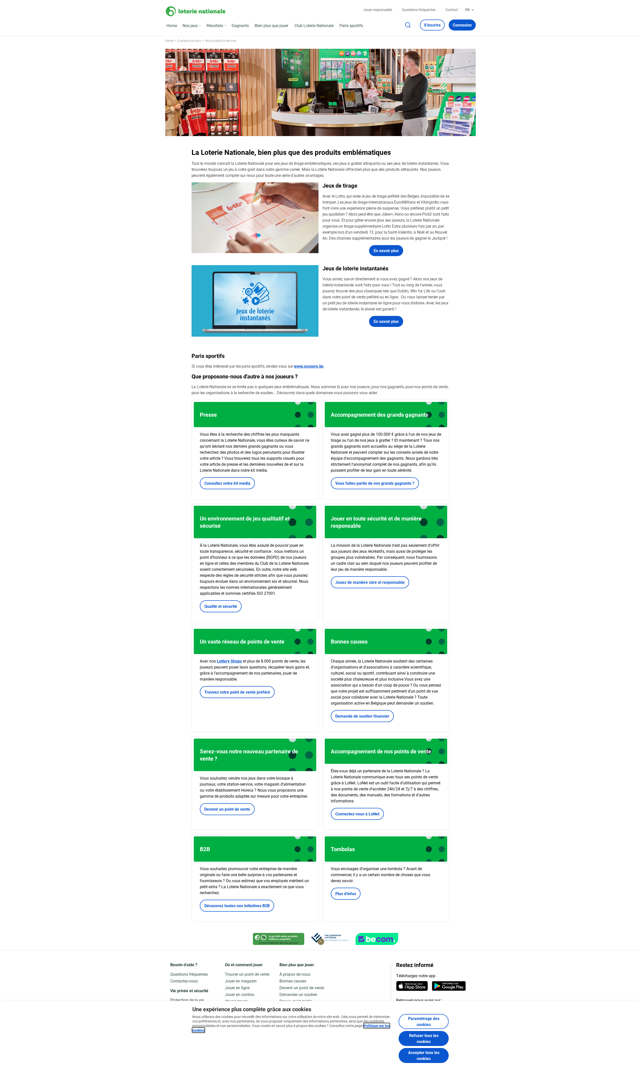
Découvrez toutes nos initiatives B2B (237, 905)
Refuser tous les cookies (423, 1038)
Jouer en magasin (241, 980)
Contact (451, 9)
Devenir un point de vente (227, 809)
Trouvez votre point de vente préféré (237, 692)
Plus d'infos (345, 893)
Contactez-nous (184, 980)
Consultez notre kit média (227, 483)
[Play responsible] (278, 939)
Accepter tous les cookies (423, 1055)
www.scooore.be (309, 366)
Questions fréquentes (418, 9)
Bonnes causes (292, 980)
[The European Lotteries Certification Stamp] (330, 939)
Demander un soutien (298, 994)
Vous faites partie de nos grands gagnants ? (374, 483)
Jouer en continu (239, 994)
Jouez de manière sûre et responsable (370, 582)
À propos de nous (294, 974)
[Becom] (377, 939)
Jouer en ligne (237, 987)
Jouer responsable (377, 9)
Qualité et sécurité (220, 606)
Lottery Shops (229, 661)
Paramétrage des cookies (423, 1021)
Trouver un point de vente (247, 974)
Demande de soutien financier (362, 716)
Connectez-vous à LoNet (357, 813)
